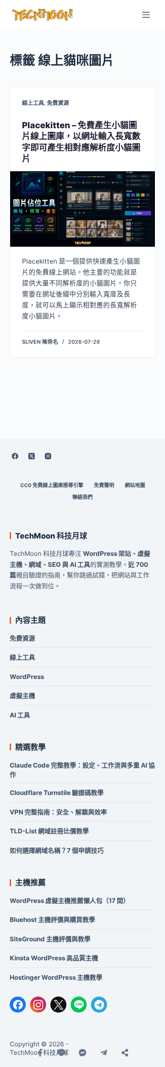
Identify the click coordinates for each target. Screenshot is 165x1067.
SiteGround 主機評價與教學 (50, 939)
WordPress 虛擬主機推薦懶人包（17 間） (69, 901)
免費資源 (58, 102)
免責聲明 (104, 485)
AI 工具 (20, 715)
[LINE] (79, 1005)
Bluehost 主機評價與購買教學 (52, 920)
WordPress (27, 677)
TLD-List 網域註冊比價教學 (49, 831)
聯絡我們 (82, 497)
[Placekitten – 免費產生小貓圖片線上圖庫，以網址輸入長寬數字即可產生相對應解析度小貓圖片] (82, 209)
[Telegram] (99, 1005)
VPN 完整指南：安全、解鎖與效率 (58, 812)
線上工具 (33, 102)
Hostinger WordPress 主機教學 (56, 977)
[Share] (124, 1052)
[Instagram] (48, 456)
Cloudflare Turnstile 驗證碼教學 (57, 793)
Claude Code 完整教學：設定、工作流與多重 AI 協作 (82, 770)
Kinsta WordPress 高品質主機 (54, 958)
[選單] (146, 14)
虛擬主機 (22, 696)
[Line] (61, 1052)
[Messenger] (82, 1052)
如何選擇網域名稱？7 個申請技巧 (57, 850)
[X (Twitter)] (31, 456)
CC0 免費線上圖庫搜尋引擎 (51, 485)
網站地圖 (135, 485)
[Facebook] (15, 456)
